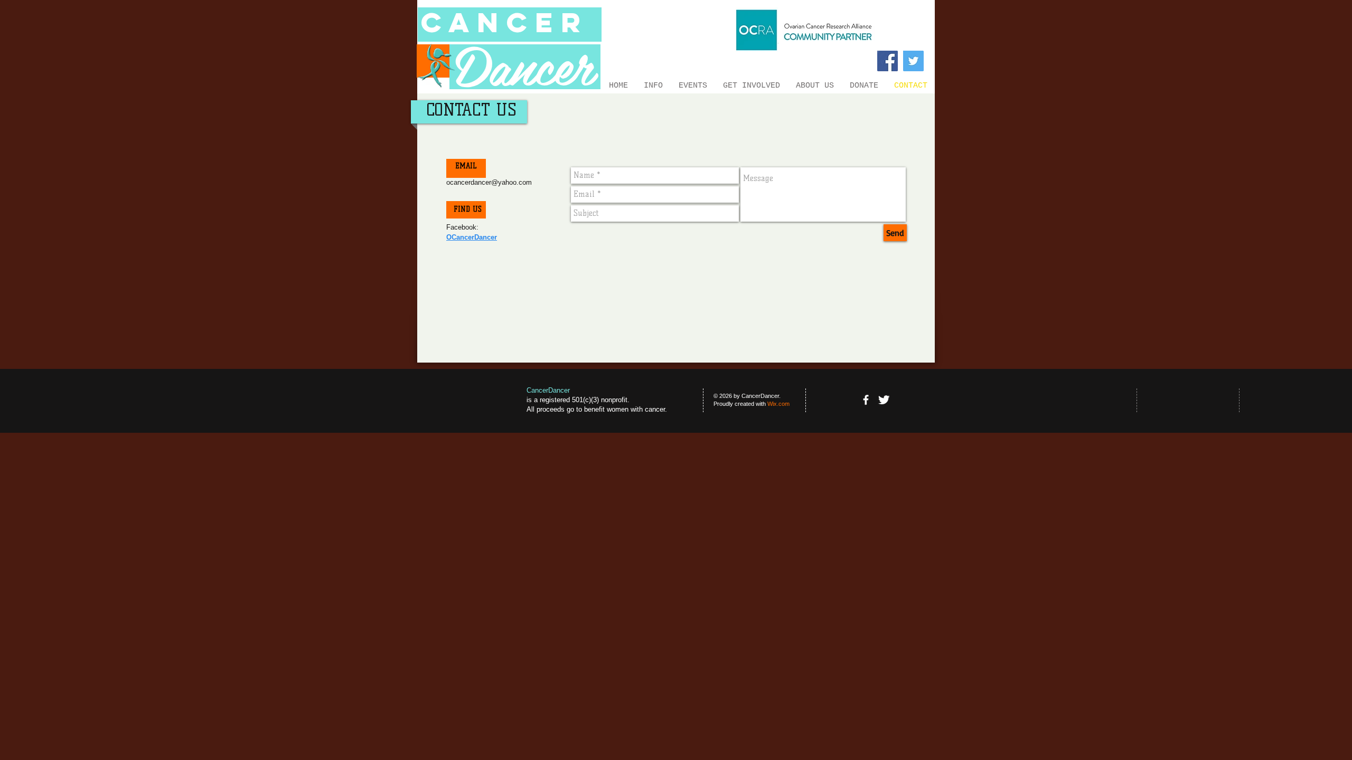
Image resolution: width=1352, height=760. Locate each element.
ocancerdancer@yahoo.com (489, 182)
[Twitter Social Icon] (913, 61)
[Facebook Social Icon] (887, 61)
